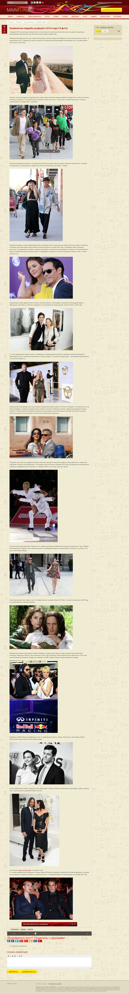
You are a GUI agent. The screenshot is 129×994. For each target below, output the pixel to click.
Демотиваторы (34, 16)
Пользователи (29, 22)
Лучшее (11, 22)
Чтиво (65, 16)
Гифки (55, 16)
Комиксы (20, 16)
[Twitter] (37, 3)
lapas (43, 933)
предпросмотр (28, 971)
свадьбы (23, 929)
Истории (117, 16)
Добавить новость (111, 10)
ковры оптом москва (24, 870)
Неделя (105, 31)
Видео (94, 16)
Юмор (10, 16)
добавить (13, 971)
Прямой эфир (41, 22)
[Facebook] (32, 3)
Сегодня (98, 31)
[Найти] (26, 2)
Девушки (75, 16)
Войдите (100, 2)
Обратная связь (41, 984)
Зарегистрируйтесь (114, 2)
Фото (85, 16)
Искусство (105, 16)
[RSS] (34, 3)
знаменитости (15, 929)
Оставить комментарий (17, 952)
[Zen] (43, 3)
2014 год (30, 929)
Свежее (18, 22)
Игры (47, 16)
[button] (8, 956)
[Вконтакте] (40, 3)
